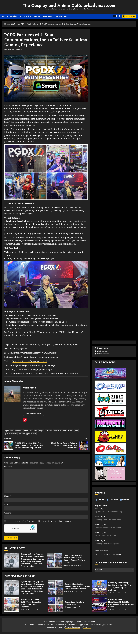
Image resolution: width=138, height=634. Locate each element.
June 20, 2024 (21, 49)
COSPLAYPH (113, 500)
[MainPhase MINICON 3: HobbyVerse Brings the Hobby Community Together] (11, 604)
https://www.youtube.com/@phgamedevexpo (34, 365)
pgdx (28, 434)
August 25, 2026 (71, 565)
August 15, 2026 (71, 607)
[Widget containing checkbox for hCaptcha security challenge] (20, 528)
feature (70, 431)
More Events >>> (101, 551)
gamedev (22, 434)
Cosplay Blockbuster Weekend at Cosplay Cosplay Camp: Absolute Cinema (74, 559)
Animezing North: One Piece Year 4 (108, 519)
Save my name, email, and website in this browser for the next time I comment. (39, 521)
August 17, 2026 (28, 609)
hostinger (87, 627)
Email (7, 504)
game (76, 431)
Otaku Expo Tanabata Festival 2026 (74, 603)
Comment (9, 466)
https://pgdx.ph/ (19, 348)
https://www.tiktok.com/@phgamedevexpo (32, 369)
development (57, 431)
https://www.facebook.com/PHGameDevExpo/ (35, 352)
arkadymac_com (102, 351)
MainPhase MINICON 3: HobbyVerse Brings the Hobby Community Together (31, 603)
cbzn (35, 431)
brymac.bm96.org (72, 627)
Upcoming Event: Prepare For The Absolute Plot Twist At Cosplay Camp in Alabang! (120, 586)
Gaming (27, 16)
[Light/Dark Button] (115, 16)
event (64, 431)
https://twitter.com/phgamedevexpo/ (30, 361)
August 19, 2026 (115, 593)
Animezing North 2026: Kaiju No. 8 (108, 543)
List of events (100, 554)
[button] (119, 16)
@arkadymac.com (102, 354)
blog (31, 431)
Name (7, 496)
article (26, 431)
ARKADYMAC (127, 500)
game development (11, 434)
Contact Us (61, 16)
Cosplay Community (10, 16)
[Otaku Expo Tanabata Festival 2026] (55, 604)
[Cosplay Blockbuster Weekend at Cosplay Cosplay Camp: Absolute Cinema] (54, 560)
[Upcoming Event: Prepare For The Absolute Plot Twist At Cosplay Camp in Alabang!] (99, 587)
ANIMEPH (100, 500)
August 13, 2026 (115, 609)
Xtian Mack (10, 49)
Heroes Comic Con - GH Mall (105, 535)
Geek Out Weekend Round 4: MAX (108, 527)
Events (37, 16)
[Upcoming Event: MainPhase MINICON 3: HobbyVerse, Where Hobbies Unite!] (99, 604)
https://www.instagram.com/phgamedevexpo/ (36, 357)
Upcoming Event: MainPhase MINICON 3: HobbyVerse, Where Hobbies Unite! (121, 603)
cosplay (41, 431)
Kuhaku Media (115, 554)
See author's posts (33, 413)
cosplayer (49, 431)
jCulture (47, 16)
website (33, 434)
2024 (11, 431)
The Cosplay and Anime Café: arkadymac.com (69, 5)
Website (7, 513)
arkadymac (18, 431)
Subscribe (130, 16)
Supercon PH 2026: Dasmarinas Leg (108, 511)
